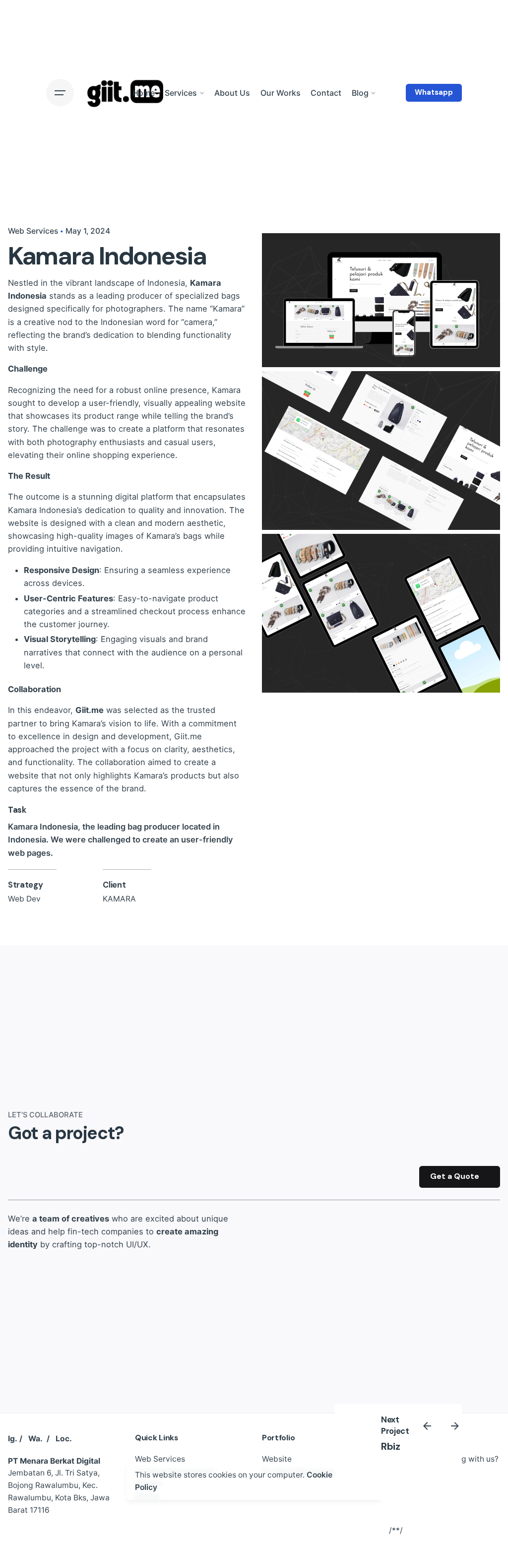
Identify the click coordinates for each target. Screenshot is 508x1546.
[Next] (455, 1426)
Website (277, 1459)
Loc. (64, 1438)
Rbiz (390, 1446)
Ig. (12, 1438)
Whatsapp (434, 92)
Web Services (33, 231)
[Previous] (427, 1426)
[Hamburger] (60, 93)
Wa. (35, 1438)
